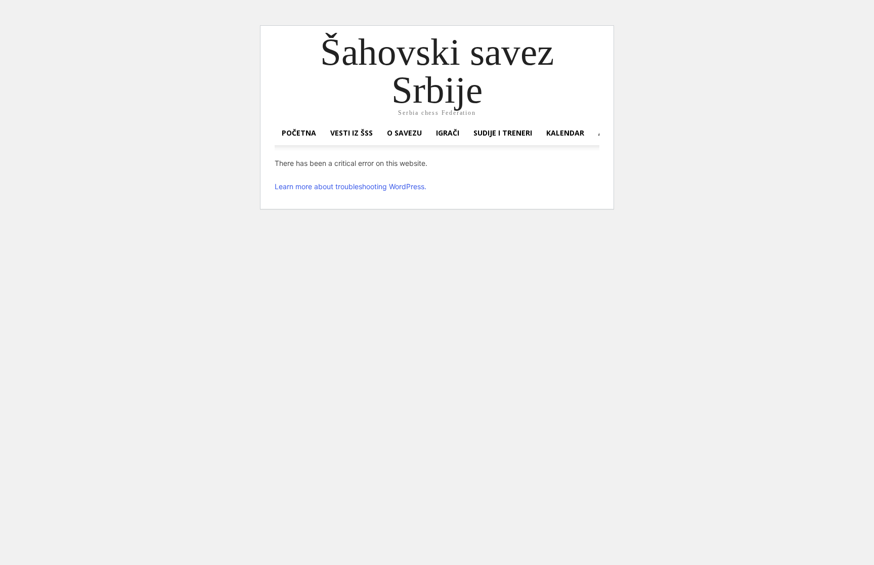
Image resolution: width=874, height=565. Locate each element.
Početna (299, 133)
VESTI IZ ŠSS (351, 133)
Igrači (447, 133)
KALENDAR (565, 133)
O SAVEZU (404, 133)
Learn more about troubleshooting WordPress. (350, 186)
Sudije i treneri (502, 133)
